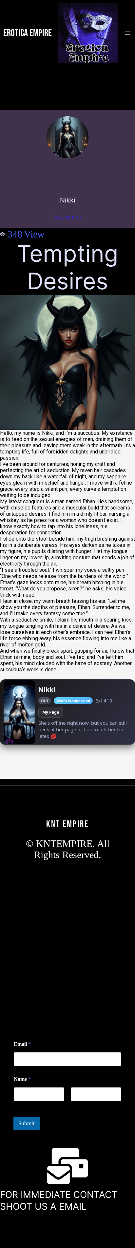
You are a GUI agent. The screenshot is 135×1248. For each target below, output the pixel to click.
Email (22, 1044)
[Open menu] (128, 33)
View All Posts (67, 217)
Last (75, 1105)
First (18, 1105)
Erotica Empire (27, 33)
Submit (26, 1123)
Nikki (67, 200)
